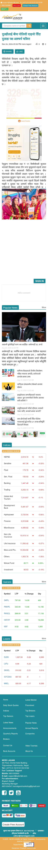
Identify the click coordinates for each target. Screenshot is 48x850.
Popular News (31, 722)
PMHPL (7, 606)
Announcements (9, 728)
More (44, 307)
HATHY (7, 620)
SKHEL (7, 670)
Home (5, 699)
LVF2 (6, 663)
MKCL (6, 683)
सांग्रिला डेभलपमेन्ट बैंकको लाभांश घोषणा (29, 386)
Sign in (39, 281)
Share (8, 51)
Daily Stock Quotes (11, 705)
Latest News (8, 722)
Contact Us (7, 745)
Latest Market (30, 700)
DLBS (6, 657)
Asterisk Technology (24, 841)
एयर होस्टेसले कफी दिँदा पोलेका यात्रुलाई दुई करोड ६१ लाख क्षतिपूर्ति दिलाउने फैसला (30, 421)
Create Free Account (30, 5)
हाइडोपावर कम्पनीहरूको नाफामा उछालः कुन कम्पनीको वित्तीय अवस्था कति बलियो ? (30, 397)
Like (21, 51)
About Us (29, 751)
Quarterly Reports (10, 733)
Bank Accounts (9, 751)
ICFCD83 (8, 676)
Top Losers (29, 716)
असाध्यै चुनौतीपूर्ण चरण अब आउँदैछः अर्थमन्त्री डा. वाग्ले (22, 344)
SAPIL (6, 600)
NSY (5, 626)
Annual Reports (31, 728)
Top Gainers (8, 716)
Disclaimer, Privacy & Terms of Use (24, 848)
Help (3, 9)
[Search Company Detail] (28, 26)
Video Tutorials (31, 745)
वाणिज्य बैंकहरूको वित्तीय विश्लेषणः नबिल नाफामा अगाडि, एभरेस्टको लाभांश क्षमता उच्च (30, 373)
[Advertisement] (24, 253)
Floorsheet (29, 705)
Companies (30, 733)
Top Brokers (30, 710)
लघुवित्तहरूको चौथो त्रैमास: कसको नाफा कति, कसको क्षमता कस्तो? (30, 410)
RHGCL (7, 613)
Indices (6, 710)
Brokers (6, 739)
